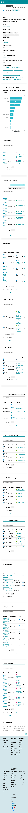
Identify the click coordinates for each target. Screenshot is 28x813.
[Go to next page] (14, 233)
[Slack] (14, 803)
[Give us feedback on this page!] (26, 734)
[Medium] (13, 806)
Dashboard (13, 766)
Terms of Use (14, 758)
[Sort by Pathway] (21, 309)
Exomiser (5, 775)
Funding (5, 750)
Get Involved (22, 773)
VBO (20, 752)
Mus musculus (6, 26)
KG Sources (13, 764)
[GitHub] (15, 806)
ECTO (20, 759)
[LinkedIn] (12, 808)
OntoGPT (5, 787)
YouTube (21, 782)
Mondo (20, 740)
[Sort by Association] (14, 150)
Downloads (13, 742)
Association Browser (14, 769)
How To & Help (14, 752)
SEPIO (20, 757)
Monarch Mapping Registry (13, 779)
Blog (20, 778)
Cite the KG (13, 760)
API (12, 744)
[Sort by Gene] (6, 150)
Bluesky (20, 784)
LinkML (4, 779)
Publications (6, 748)
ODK (4, 785)
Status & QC (14, 750)
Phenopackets (6, 792)
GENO (20, 755)
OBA (20, 750)
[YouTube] (14, 808)
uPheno (20, 744)
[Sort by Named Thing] (24, 357)
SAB (4, 744)
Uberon (20, 742)
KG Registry (13, 784)
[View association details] (24, 256)
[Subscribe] (12, 803)
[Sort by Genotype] (9, 616)
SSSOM (4, 781)
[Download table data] (10, 172)
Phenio (20, 748)
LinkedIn (21, 780)
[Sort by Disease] (21, 150)
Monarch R (13, 748)
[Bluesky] (13, 810)
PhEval (4, 777)
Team (4, 742)
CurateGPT (5, 789)
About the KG (14, 762)
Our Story (5, 740)
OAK (4, 783)
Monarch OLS (14, 775)
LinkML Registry (13, 787)
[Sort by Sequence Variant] (13, 573)
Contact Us (6, 746)
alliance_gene (6, 57)
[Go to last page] (17, 233)
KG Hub (12, 782)
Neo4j (12, 746)
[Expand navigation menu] (26, 2)
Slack (20, 775)
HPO (20, 746)
